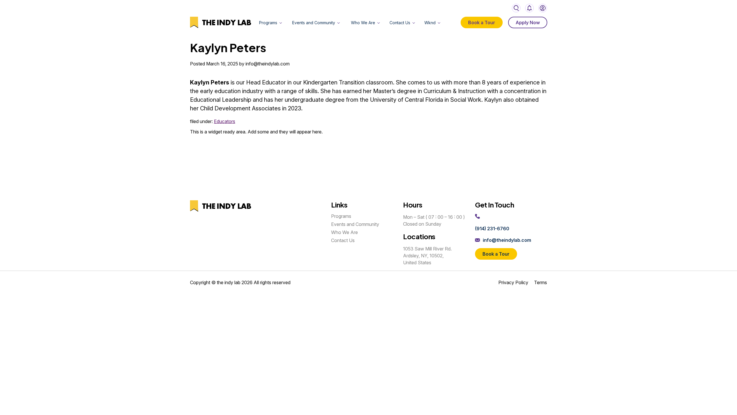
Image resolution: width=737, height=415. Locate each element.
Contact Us (400, 22)
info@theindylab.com (507, 240)
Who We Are (363, 22)
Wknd (430, 22)
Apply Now (528, 22)
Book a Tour (481, 22)
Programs (268, 22)
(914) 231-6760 (492, 228)
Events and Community (313, 22)
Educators (224, 121)
